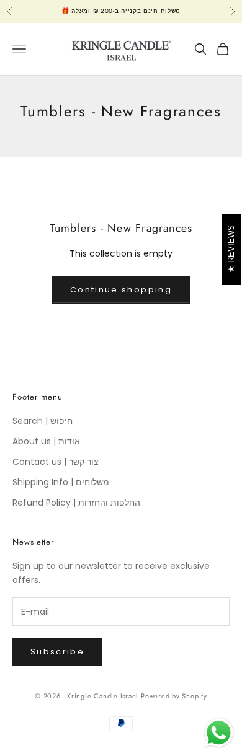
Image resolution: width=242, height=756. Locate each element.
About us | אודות (46, 441)
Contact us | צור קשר (55, 461)
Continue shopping (121, 290)
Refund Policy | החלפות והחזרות (76, 502)
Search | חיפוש (42, 421)
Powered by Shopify (174, 696)
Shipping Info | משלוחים (60, 482)
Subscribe (57, 651)
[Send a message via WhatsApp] (219, 733)
